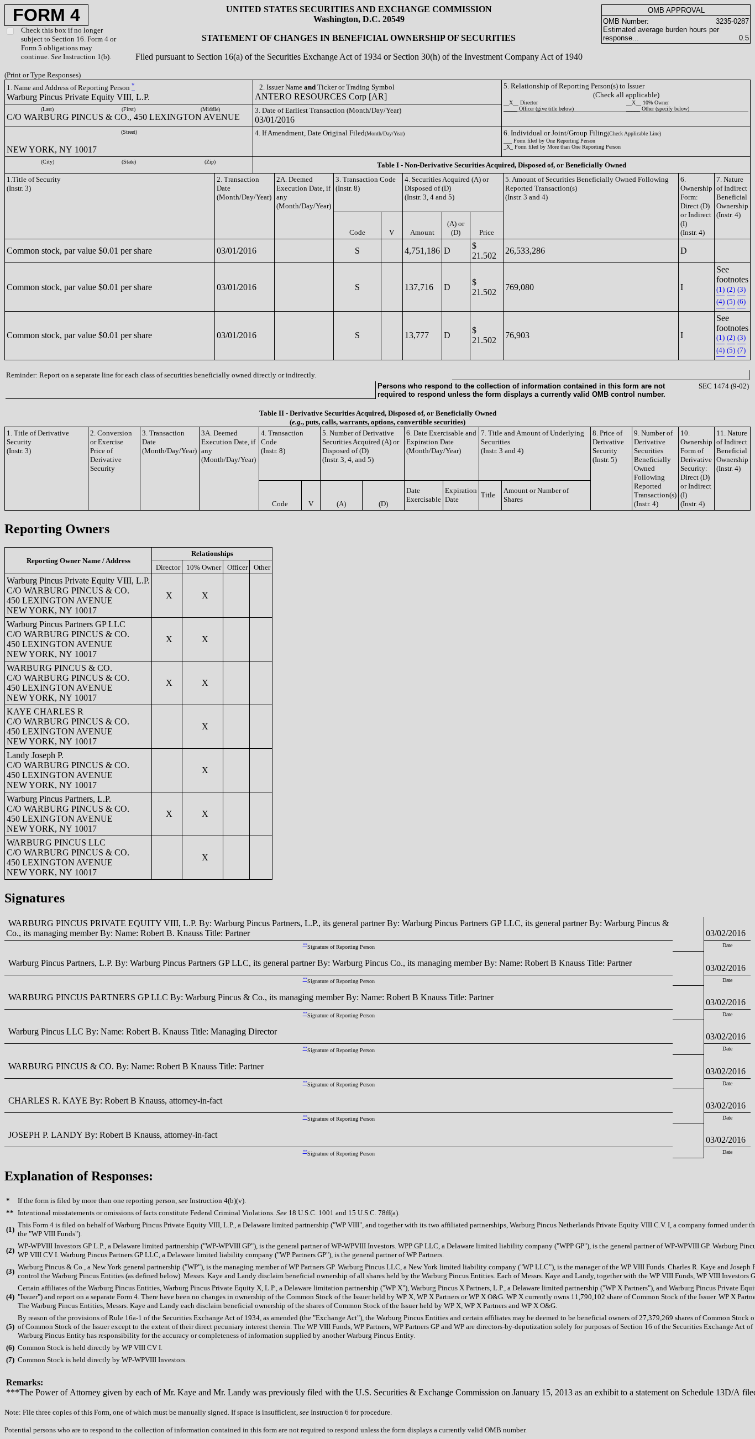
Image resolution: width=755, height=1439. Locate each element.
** (305, 944)
